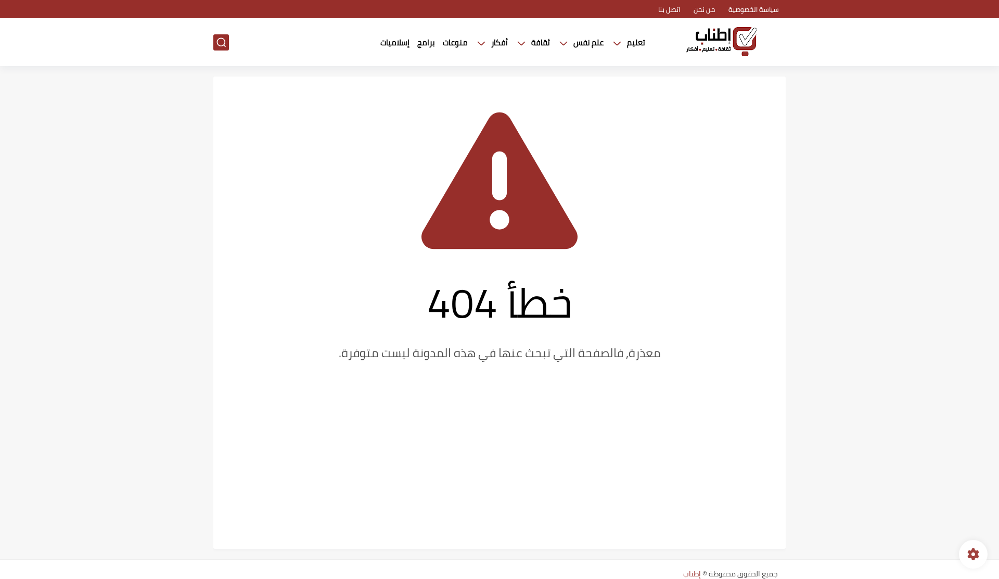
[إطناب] (721, 42)
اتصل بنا (669, 9)
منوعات (455, 42)
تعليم (636, 42)
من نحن (704, 9)
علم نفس (588, 42)
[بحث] (221, 42)
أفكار (499, 42)
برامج (426, 42)
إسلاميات (394, 42)
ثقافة (540, 42)
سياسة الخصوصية (753, 9)
